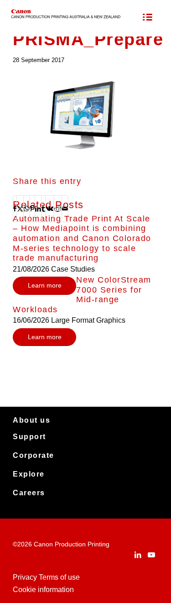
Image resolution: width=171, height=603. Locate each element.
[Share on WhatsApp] (26, 208)
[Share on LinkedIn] (38, 208)
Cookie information (43, 589)
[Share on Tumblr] (43, 208)
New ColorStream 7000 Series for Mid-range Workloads (82, 294)
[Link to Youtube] (151, 554)
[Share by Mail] (65, 208)
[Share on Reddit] (58, 208)
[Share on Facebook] (14, 208)
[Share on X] (20, 208)
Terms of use (59, 577)
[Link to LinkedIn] (138, 554)
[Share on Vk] (49, 208)
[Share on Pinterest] (32, 208)
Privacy (25, 577)
